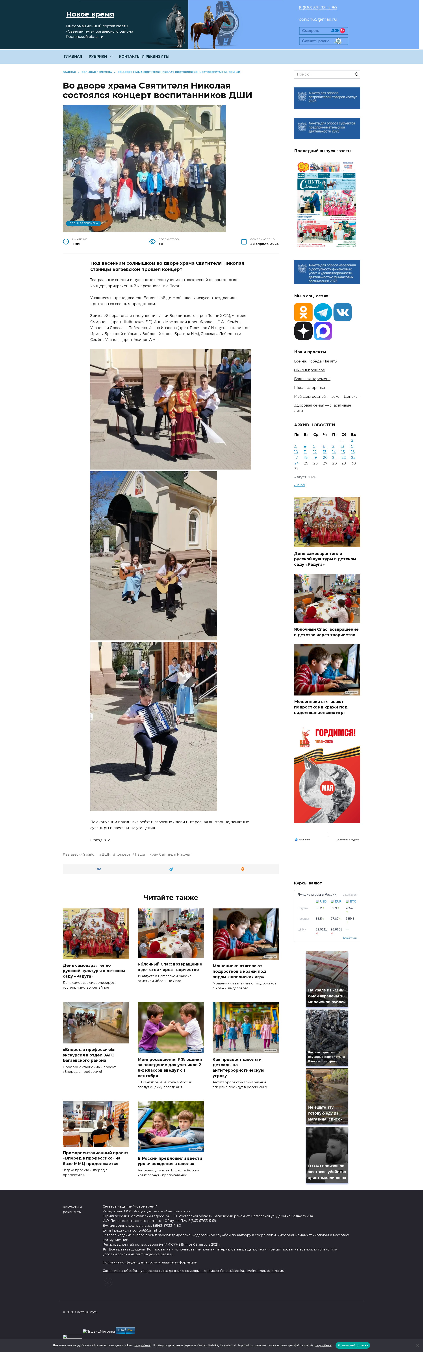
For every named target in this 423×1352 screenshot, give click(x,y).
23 (353, 457)
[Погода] (302, 839)
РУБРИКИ (98, 56)
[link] (323, 32)
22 (343, 457)
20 (325, 457)
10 (296, 452)
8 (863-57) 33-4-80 (318, 7)
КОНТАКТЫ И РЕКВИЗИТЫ (144, 56)
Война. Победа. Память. (316, 361)
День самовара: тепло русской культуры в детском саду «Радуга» (94, 970)
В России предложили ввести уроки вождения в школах (170, 1161)
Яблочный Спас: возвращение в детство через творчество (170, 967)
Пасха (140, 854)
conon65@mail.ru (318, 19)
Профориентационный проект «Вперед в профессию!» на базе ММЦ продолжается (95, 1158)
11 (305, 452)
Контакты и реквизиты (72, 1209)
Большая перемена (84, 223)
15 (343, 452)
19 (315, 457)
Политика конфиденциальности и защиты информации (150, 1262)
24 (296, 463)
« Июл (299, 485)
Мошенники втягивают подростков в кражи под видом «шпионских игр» (239, 971)
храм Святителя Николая (170, 854)
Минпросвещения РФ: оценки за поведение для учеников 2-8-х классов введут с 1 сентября (170, 1067)
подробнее (142, 1345)
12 (315, 452)
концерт (123, 854)
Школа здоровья (309, 388)
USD (323, 901)
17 (296, 457)
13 (325, 452)
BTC (353, 901)
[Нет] (417, 1345)
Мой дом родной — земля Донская (327, 396)
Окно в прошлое (309, 370)
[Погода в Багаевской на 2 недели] (347, 839)
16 (352, 452)
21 (334, 457)
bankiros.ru (350, 938)
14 (334, 452)
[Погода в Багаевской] (327, 835)
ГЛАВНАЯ (73, 56)
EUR (338, 901)
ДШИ (106, 854)
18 (306, 457)
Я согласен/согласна (353, 1345)
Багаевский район (80, 854)
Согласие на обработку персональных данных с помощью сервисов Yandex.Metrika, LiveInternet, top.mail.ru (193, 1271)
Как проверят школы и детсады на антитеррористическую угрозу (238, 1067)
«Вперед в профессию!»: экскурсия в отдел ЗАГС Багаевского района (89, 1055)
